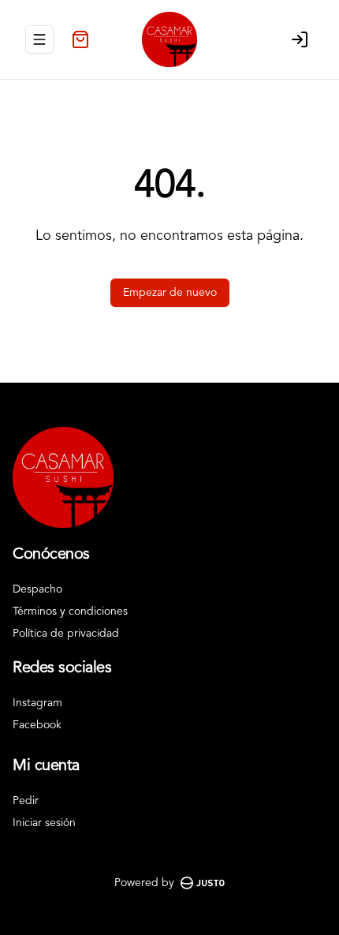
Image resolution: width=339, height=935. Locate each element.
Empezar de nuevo (170, 292)
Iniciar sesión (44, 822)
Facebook (37, 725)
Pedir (26, 800)
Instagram (37, 703)
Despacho (37, 589)
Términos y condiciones (70, 611)
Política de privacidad (66, 633)
